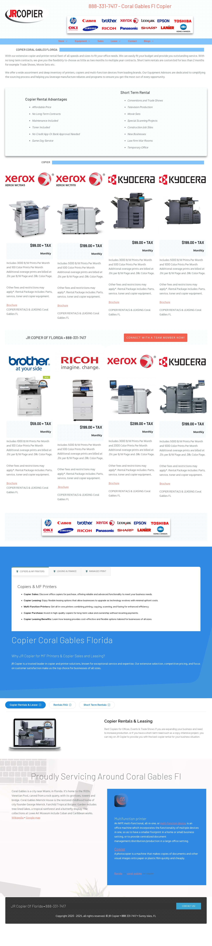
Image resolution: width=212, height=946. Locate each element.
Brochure (11, 305)
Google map (33, 817)
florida (118, 873)
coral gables (134, 873)
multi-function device (173, 823)
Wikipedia (18, 817)
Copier (119, 849)
